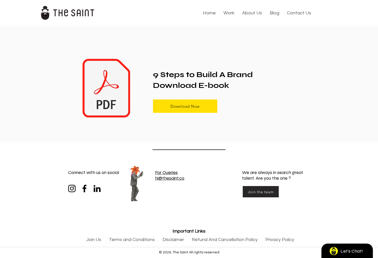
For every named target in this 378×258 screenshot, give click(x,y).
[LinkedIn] (97, 188)
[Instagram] (72, 188)
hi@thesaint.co (169, 178)
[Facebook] (84, 188)
